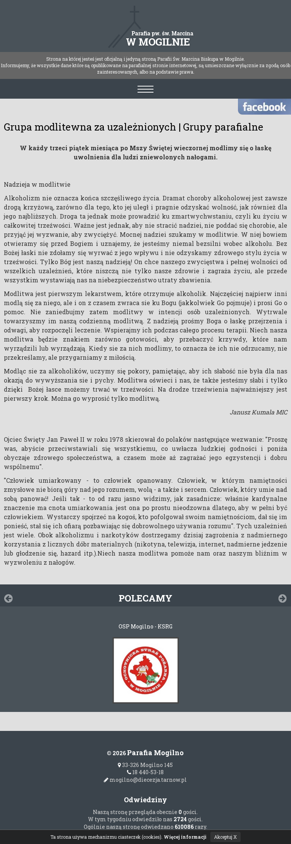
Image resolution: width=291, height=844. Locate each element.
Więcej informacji (185, 837)
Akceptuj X (225, 837)
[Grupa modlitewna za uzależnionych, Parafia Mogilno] (145, 23)
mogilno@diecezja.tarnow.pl (147, 779)
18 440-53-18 (147, 772)
